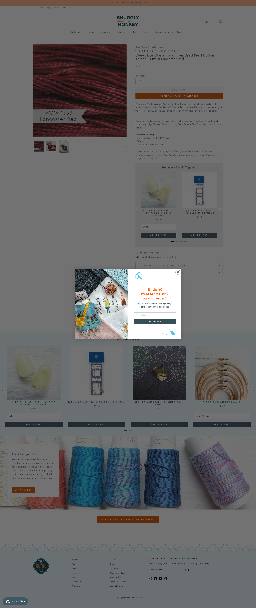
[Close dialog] (178, 272)
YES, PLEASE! (155, 322)
